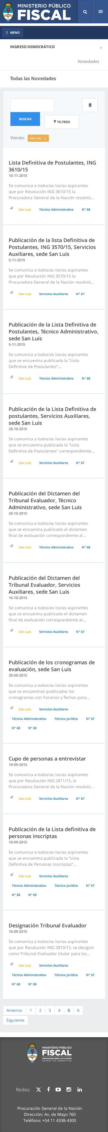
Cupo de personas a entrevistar (47, 758)
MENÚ (15, 32)
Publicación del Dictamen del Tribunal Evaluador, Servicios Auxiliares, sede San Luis (44, 584)
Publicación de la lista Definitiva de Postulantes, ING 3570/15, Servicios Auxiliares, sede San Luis (52, 247)
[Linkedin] (79, 1089)
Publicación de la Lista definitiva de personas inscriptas (52, 832)
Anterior (14, 1010)
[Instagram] (69, 1089)
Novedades (88, 61)
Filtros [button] (63, 122)
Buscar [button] (25, 119)
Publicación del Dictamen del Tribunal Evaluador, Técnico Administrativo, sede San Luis (45, 500)
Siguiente (15, 1020)
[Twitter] (38, 1089)
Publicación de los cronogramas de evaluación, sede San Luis (52, 666)
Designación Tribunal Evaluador (48, 925)
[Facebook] (48, 1089)
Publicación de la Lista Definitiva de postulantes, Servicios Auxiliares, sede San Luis (52, 415)
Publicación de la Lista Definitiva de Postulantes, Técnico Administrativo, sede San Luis (53, 331)
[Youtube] (58, 1089)
